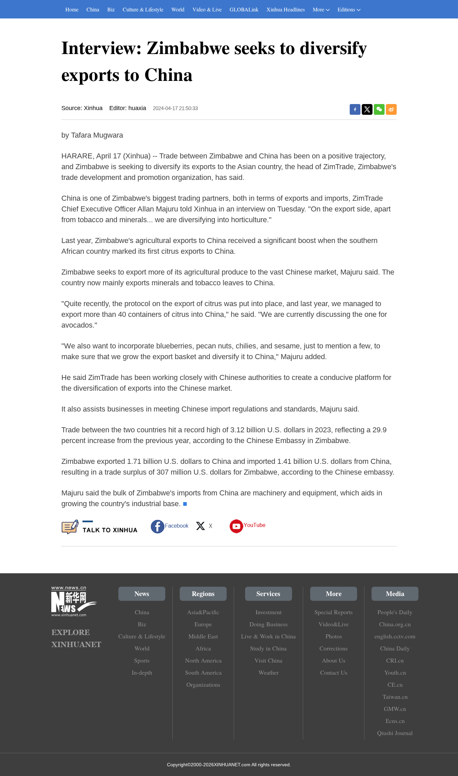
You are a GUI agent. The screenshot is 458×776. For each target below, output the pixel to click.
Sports (142, 660)
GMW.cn (395, 709)
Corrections (334, 648)
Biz (111, 9)
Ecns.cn (395, 721)
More (318, 9)
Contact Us (333, 672)
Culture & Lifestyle (143, 9)
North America (203, 660)
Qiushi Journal (395, 733)
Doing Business (268, 624)
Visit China (268, 660)
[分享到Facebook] (355, 109)
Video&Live (334, 624)
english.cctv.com (395, 636)
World (177, 9)
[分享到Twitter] (367, 109)
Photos (334, 636)
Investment (268, 612)
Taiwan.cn (395, 696)
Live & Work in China (268, 636)
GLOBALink (244, 9)
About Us (333, 660)
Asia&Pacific (203, 612)
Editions (346, 9)
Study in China (268, 648)
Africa (203, 648)
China (93, 9)
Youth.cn (395, 672)
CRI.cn (395, 660)
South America (203, 672)
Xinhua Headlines (286, 9)
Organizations (203, 684)
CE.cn (395, 684)
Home (71, 9)
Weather (269, 672)
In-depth (142, 672)
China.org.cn (395, 624)
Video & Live (207, 9)
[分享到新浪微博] (391, 109)
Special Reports (333, 612)
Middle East (203, 636)
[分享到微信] (379, 109)
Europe (203, 624)
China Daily (395, 648)
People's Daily (395, 612)
